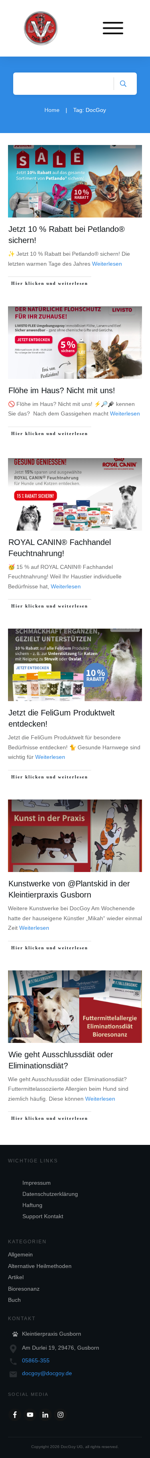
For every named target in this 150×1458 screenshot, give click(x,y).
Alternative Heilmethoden (40, 1266)
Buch (14, 1300)
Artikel (16, 1277)
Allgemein (20, 1254)
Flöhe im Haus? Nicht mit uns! (61, 390)
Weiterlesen (107, 264)
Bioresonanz (24, 1289)
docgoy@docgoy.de (47, 1373)
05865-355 (36, 1360)
